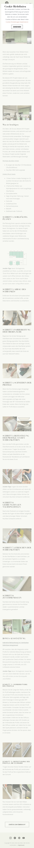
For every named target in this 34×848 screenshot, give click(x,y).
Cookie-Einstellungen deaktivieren (17, 22)
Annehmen (17, 27)
